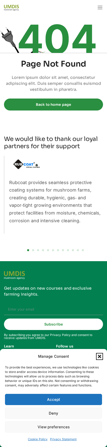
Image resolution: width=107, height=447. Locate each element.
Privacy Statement (63, 439)
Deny (53, 413)
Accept (53, 399)
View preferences (54, 427)
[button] (99, 356)
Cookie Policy (38, 439)
